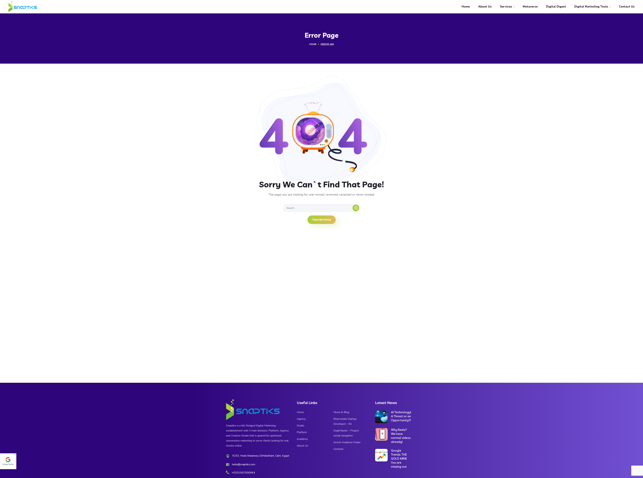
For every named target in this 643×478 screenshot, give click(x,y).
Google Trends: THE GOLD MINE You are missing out (399, 458)
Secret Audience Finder (347, 442)
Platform (302, 432)
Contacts (338, 449)
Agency (301, 419)
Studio (300, 425)
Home (312, 44)
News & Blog (341, 412)
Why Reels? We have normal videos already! (401, 436)
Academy (302, 439)
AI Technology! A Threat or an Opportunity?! (401, 416)
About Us (302, 446)
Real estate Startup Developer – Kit (344, 421)
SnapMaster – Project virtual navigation (346, 433)
